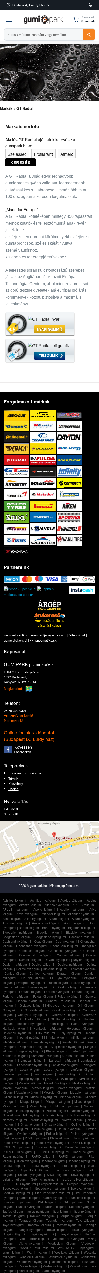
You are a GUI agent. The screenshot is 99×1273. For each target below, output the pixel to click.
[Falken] (69, 448)
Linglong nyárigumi (30, 1078)
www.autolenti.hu (16, 635)
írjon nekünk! (13, 720)
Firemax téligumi (14, 987)
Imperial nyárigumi (30, 1037)
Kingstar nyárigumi (29, 1051)
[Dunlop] (43, 448)
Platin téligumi (60, 1138)
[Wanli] (69, 540)
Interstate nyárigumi (45, 1042)
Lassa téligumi (30, 1069)
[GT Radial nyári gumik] (40, 324)
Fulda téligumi (43, 996)
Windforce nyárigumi (63, 1257)
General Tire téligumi (61, 1001)
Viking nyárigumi (31, 1243)
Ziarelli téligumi (29, 1270)
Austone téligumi (15, 923)
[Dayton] (69, 437)
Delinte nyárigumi (28, 969)
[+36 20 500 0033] (90, 5)
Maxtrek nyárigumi (15, 1087)
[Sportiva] (69, 517)
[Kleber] (43, 482)
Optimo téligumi (82, 1124)
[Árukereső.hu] (49, 615)
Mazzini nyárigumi (28, 1092)
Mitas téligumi (84, 1101)
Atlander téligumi (53, 914)
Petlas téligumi (56, 1133)
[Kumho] (17, 494)
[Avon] (69, 415)
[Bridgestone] (69, 426)
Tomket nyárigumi (42, 1216)
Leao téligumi (43, 1074)
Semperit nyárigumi (80, 1184)
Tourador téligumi (31, 1220)
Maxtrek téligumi (83, 1083)
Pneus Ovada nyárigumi (52, 1142)
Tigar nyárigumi (84, 1211)
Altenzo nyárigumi (57, 905)
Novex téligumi (73, 1119)
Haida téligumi (57, 1023)
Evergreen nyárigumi (30, 982)
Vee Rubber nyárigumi (68, 1238)
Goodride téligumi (37, 1010)
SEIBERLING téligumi (78, 1179)
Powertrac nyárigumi (79, 1147)
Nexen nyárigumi (83, 1110)
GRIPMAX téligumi (65, 1014)
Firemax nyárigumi (41, 987)
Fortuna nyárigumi (57, 991)
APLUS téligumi (84, 905)
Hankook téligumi (15, 1028)
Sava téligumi (57, 1174)
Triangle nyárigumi (30, 1229)
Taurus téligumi (13, 1211)
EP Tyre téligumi (33, 978)
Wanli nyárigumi (39, 1252)
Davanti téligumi (30, 959)
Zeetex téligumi (29, 1266)
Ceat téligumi (43, 941)
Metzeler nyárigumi (83, 1092)
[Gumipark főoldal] (43, 19)
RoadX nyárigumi (42, 1165)
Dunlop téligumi (15, 973)
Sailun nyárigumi (30, 1174)
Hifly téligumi (45, 1033)
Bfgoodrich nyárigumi (18, 932)
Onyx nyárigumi (56, 1124)
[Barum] (17, 426)
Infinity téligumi (56, 1037)
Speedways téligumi (17, 1188)
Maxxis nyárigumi (70, 1087)
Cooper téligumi (69, 955)
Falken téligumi (58, 982)
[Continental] (17, 437)
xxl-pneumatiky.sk (43, 640)
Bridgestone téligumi (17, 937)
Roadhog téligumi (53, 1161)
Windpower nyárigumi (32, 1261)
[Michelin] (69, 494)
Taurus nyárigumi (38, 1211)
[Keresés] (89, 34)
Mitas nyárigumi (14, 1106)
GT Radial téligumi (33, 1019)
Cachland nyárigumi (17, 941)
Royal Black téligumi (34, 1170)
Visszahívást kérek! (18, 715)
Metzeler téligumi (55, 1092)
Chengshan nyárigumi (31, 946)
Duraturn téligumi (69, 973)
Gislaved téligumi (32, 1005)
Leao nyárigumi (69, 1074)
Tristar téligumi (57, 1229)
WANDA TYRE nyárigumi (76, 1248)
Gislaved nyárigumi (60, 1005)
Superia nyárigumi (82, 1206)
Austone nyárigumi (45, 923)
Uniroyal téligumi (69, 1234)
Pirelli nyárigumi (36, 1138)
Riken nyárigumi (27, 1161)
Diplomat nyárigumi (83, 969)
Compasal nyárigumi (62, 950)
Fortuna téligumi (30, 991)
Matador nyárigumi (57, 1083)
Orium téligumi (42, 1129)
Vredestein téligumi (62, 1243)
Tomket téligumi (14, 1216)
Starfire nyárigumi (55, 1197)
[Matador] (43, 494)
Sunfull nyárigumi (28, 1206)
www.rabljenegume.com (48, 635)
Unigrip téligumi (14, 1234)
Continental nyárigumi (35, 955)
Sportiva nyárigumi (16, 1193)
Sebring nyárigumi (44, 1179)
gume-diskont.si (15, 640)
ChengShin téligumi (64, 946)
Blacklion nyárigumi (80, 932)
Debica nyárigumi (70, 964)
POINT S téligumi (83, 1142)
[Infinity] (69, 471)
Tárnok (13, 778)
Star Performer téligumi (52, 1193)
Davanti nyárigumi (57, 959)
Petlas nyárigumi (82, 1133)
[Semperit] (43, 517)
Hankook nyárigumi (47, 1028)
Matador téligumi (30, 1083)
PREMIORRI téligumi (17, 1152)
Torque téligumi (71, 1216)
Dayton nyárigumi (15, 964)
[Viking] (17, 540)
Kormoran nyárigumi (45, 1055)
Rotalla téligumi (70, 1165)
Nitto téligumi (12, 1115)
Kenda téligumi (73, 1042)
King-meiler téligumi (34, 1046)
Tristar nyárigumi (82, 1229)
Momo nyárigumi (67, 1106)
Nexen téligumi (57, 1110)
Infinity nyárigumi (82, 1037)
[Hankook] (43, 471)
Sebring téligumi (14, 1179)
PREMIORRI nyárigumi (52, 1152)
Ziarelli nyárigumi (54, 1270)
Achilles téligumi (14, 900)
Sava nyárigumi (82, 1174)
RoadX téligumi (14, 1165)
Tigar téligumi (61, 1211)
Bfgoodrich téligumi (81, 927)
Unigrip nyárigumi (41, 1234)
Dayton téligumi (84, 959)
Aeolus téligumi (71, 900)
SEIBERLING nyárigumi (19, 1184)
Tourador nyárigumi (59, 1220)
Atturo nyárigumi (83, 918)
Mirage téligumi (31, 1101)
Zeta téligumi (79, 1266)
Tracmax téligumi (40, 1225)
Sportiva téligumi (82, 1188)
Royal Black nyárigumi (68, 1170)
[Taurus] (17, 528)
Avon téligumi (74, 923)
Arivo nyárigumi (27, 914)
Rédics (13, 788)
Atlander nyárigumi (81, 914)
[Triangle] (43, 528)
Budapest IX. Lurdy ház (25, 773)
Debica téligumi (42, 964)
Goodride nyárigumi (66, 1010)
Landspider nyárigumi (32, 1065)
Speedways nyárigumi (51, 1188)
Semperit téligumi (51, 1184)
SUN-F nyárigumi (71, 1202)
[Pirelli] (43, 505)
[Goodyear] (69, 460)
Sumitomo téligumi (82, 1197)
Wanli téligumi (13, 1252)
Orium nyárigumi (69, 1129)
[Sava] (17, 517)
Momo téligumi (40, 1106)
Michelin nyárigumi (43, 1097)
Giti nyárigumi (12, 1010)
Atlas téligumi (12, 918)
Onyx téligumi (30, 1124)
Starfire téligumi (29, 1197)
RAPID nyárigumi (71, 1156)
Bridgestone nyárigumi (50, 937)
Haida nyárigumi (82, 1023)
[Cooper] (43, 437)
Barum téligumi (29, 927)
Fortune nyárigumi (16, 996)
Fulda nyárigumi (69, 996)
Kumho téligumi (73, 1055)
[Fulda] (43, 460)
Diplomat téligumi (55, 969)
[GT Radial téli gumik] (40, 351)
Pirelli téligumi (12, 1138)
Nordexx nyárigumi (44, 1119)
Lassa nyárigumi (55, 1069)
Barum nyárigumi (54, 927)
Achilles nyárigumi (43, 900)
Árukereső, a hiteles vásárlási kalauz (49, 623)
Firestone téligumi (68, 987)
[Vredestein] (43, 540)
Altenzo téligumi (30, 905)
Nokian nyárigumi (82, 1115)
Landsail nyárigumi (63, 1060)
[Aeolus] (17, 415)
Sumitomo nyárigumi (17, 1202)
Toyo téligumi (85, 1220)
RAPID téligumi (42, 1156)
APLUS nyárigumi (15, 909)
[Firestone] (17, 460)
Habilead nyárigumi (30, 1023)
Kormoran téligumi (15, 1055)
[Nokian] (17, 505)
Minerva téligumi (71, 1097)
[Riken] (69, 505)
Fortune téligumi (83, 991)
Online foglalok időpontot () (29, 735)
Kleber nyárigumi (83, 1051)
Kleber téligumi (57, 1051)
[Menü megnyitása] (9, 19)
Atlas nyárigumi (35, 918)
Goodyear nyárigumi (32, 1014)
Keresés (20, 162)
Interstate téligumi (15, 1042)
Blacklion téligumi (49, 932)
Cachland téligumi (82, 937)
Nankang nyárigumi (30, 1110)
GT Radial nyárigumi (65, 1019)
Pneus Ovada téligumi (18, 1142)
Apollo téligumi (44, 909)
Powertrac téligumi (48, 1147)
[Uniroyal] (69, 528)
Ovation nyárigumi (30, 1133)
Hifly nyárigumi (70, 1033)
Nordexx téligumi (15, 1119)
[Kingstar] (17, 482)
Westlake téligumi (67, 1252)
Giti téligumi (86, 1005)
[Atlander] (43, 415)
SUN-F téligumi (45, 1202)
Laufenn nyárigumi (16, 1074)
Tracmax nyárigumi (68, 1225)
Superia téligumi (54, 1206)
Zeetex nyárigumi (55, 1266)
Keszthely (15, 783)
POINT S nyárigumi (16, 1147)
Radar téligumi (83, 1152)
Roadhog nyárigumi (81, 1161)
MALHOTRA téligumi (61, 1078)
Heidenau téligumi (80, 1028)
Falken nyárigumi (83, 982)
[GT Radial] (17, 471)
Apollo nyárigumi (72, 909)
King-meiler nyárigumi (66, 1046)
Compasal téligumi (32, 950)
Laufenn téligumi (82, 1069)
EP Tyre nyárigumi (63, 978)
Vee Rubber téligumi (34, 1238)
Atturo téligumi (59, 918)
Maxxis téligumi (43, 1087)
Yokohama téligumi (64, 1261)
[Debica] (17, 448)
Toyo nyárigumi (13, 1225)
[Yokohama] (16, 551)
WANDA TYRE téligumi (37, 1248)
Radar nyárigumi (15, 1156)
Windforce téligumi (33, 1257)
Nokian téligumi (57, 1115)
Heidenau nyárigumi (17, 1033)
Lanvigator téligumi (64, 1065)
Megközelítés (14, 688)
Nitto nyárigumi (33, 1115)
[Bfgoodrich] (43, 426)
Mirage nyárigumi (58, 1101)
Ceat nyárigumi (66, 941)
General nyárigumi (29, 1001)
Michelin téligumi (16, 1097)
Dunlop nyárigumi (41, 973)
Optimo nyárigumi (15, 1129)
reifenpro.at (77, 635)
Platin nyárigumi (83, 1138)
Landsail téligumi (33, 1060)
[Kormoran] (69, 482)
